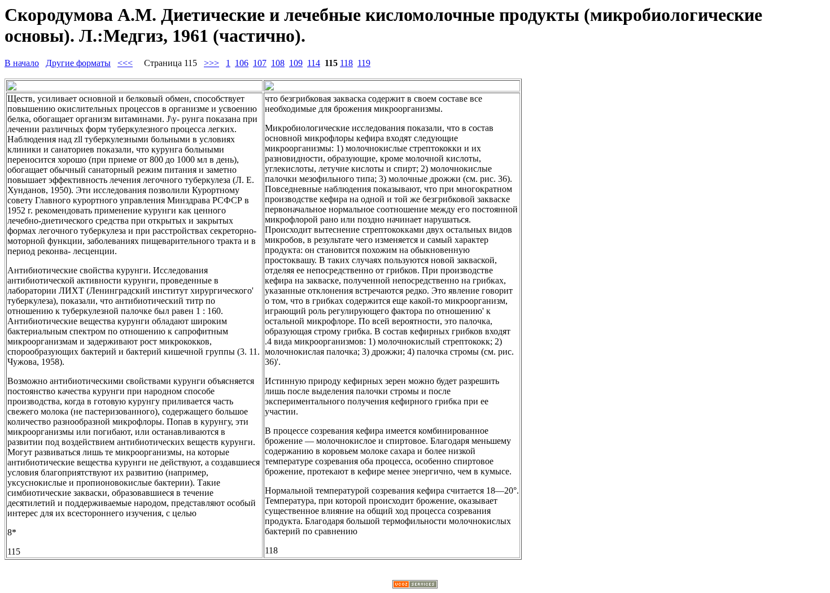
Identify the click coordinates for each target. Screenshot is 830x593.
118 (346, 63)
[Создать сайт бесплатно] (415, 585)
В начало (22, 63)
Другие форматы (78, 63)
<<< (125, 63)
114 (313, 63)
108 (278, 63)
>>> (211, 63)
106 (241, 63)
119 (363, 63)
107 (260, 63)
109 (296, 63)
